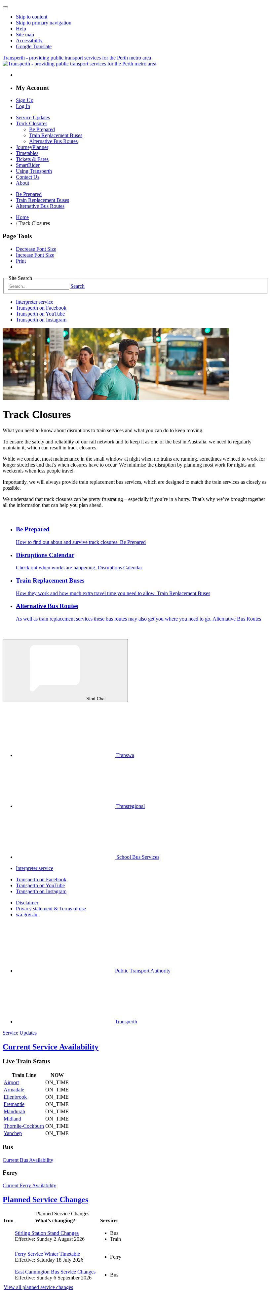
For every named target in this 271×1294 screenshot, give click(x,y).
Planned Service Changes (45, 1199)
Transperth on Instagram (41, 320)
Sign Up (24, 100)
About (22, 183)
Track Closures (31, 123)
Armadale (14, 1089)
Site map (25, 34)
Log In (23, 106)
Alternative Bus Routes (53, 141)
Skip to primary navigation (43, 22)
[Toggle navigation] (5, 7)
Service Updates (33, 117)
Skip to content (31, 16)
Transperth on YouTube (40, 314)
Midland (12, 1119)
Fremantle (14, 1104)
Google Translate (34, 46)
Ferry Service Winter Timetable (47, 1254)
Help (21, 28)
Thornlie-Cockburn (24, 1126)
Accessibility (29, 40)
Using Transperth (34, 171)
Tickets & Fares (32, 159)
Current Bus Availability (28, 1160)
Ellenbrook (15, 1097)
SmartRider (28, 165)
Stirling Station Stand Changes (47, 1233)
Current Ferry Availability (29, 1185)
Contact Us (27, 177)
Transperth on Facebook (41, 308)
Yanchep (13, 1133)
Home (22, 217)
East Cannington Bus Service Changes (55, 1272)
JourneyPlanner (32, 147)
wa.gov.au (26, 914)
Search (77, 286)
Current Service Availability (50, 1047)
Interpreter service (34, 302)
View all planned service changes (38, 1287)
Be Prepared (42, 129)
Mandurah (14, 1111)
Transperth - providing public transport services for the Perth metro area (77, 57)
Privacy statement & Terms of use (51, 908)
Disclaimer (27, 902)
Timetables (27, 153)
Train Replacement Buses (55, 135)
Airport (11, 1082)
